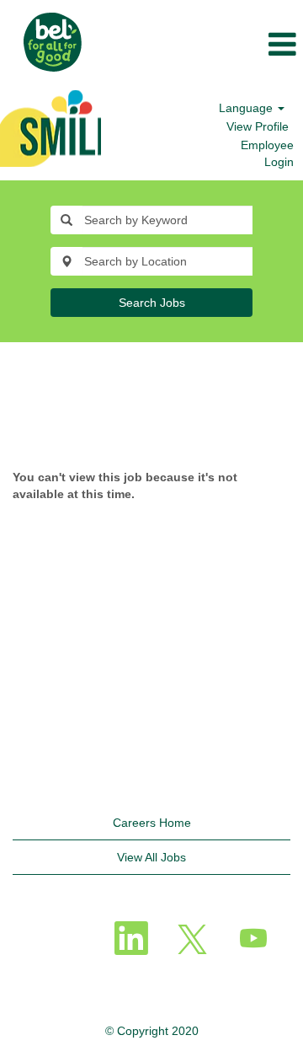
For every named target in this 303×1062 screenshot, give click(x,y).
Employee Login (267, 153)
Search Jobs (152, 302)
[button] (202, 45)
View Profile (257, 126)
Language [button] (247, 108)
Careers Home (152, 822)
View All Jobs (151, 857)
